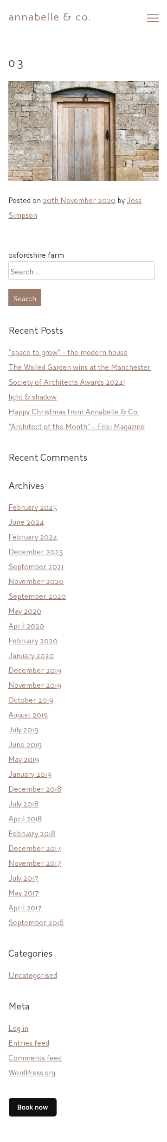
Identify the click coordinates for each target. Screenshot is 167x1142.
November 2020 (36, 580)
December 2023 (35, 551)
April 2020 (26, 625)
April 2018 (25, 817)
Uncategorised (32, 974)
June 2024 (26, 521)
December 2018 (34, 788)
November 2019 (34, 684)
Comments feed (35, 1057)
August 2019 (28, 714)
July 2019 (23, 728)
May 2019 (23, 758)
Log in (18, 1027)
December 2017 (34, 847)
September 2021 (36, 565)
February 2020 (33, 639)
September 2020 (37, 595)
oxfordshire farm (36, 254)
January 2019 (29, 773)
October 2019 (30, 699)
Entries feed (28, 1042)
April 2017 (25, 906)
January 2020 (31, 654)
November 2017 (34, 862)
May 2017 (23, 892)
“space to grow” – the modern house (68, 351)
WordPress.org (31, 1071)
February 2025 (32, 506)
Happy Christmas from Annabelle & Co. (73, 411)
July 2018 (23, 803)
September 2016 (36, 921)
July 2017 (23, 877)
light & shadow (32, 396)
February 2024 (33, 536)
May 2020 (24, 610)
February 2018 (31, 832)
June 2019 (25, 743)
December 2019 (34, 669)
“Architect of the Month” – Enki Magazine (76, 425)
